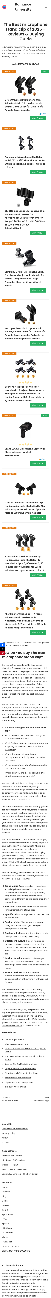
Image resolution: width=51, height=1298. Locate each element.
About (5, 1137)
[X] (2, 649)
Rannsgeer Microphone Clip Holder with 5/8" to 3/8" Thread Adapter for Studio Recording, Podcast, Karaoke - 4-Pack (25, 162)
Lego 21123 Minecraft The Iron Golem (20, 1173)
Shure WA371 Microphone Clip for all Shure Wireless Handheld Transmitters (25, 452)
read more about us (12, 1025)
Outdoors (8, 1232)
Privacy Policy (8, 1133)
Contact (6, 1142)
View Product (38, 118)
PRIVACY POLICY (11, 1246)
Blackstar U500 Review (13, 1160)
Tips (5, 1219)
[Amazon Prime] (42, 114)
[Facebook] (2, 645)
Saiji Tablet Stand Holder (14, 1169)
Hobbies (7, 1228)
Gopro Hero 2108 (10, 1164)
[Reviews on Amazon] (25, 382)
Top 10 (5, 1209)
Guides (5, 1205)
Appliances (7, 1214)
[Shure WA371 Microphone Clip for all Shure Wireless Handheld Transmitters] (25, 430)
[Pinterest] (2, 653)
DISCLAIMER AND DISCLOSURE (16, 1250)
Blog (4, 1196)
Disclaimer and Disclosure (15, 1128)
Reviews (6, 1191)
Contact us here (27, 1022)
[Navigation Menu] (46, 7)
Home (5, 1187)
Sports (5, 1223)
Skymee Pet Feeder (12, 1155)
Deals (5, 1200)
